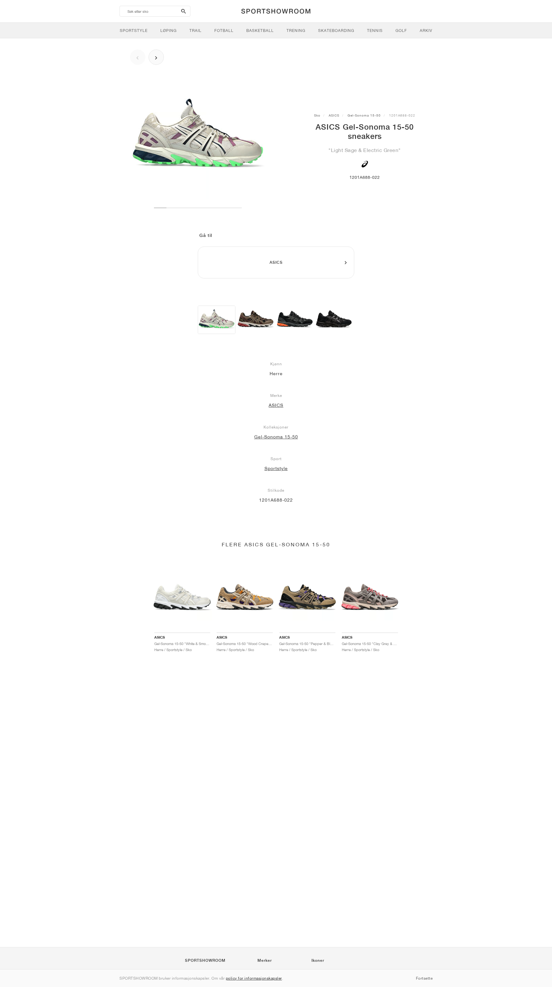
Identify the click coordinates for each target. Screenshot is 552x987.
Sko (317, 115)
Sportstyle (276, 468)
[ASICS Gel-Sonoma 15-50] (216, 320)
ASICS (334, 115)
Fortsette (424, 978)
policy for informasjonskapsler (254, 978)
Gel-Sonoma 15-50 (364, 115)
